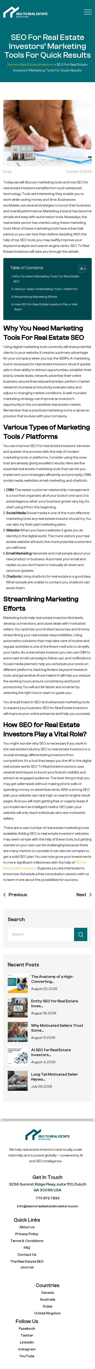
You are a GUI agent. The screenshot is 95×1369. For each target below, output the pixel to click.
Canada (47, 1293)
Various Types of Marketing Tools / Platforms (46, 289)
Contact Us (26, 1255)
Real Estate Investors (36, 65)
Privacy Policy (26, 1234)
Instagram (27, 1349)
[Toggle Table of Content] (80, 268)
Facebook (27, 1329)
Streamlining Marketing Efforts (35, 297)
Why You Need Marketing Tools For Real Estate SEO (46, 278)
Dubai (47, 1306)
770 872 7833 (47, 1198)
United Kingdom (47, 1313)
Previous (18, 894)
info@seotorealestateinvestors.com (47, 1206)
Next (81, 894)
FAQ (27, 1248)
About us (26, 1227)
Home (12, 65)
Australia (47, 1299)
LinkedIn (27, 1342)
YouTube (26, 1356)
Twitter (27, 1335)
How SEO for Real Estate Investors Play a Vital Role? (46, 306)
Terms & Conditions (26, 1241)
